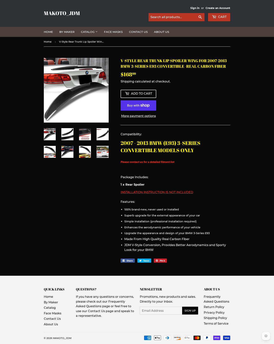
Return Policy (214, 307)
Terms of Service (216, 323)
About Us (161, 32)
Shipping (127, 81)
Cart (221, 17)
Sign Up (190, 310)
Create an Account (218, 8)
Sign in (194, 8)
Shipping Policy (215, 318)
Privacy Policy (214, 312)
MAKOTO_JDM (62, 13)
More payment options (138, 116)
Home (48, 32)
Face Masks (113, 32)
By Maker (67, 32)
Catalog (88, 32)
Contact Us (138, 32)
